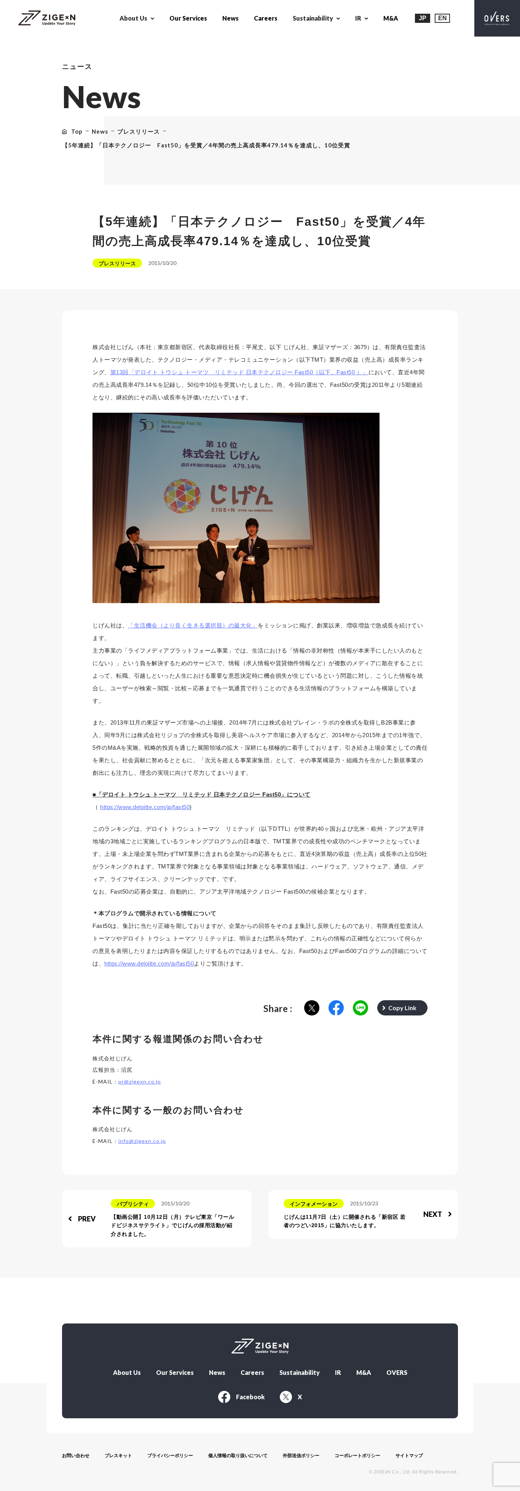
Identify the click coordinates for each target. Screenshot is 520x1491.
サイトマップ (409, 1455)
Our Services (188, 18)
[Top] (46, 18)
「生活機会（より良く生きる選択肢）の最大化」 (193, 625)
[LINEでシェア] (360, 1008)
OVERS (396, 1373)
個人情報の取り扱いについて (238, 1455)
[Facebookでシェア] (336, 1008)
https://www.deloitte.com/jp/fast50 (145, 807)
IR (338, 1373)
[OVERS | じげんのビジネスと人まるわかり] (497, 18)
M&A (390, 18)
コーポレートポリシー (357, 1455)
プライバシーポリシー (170, 1455)
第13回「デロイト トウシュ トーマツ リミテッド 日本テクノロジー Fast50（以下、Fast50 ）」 (239, 372)
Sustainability (299, 1373)
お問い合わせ (75, 1455)
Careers (266, 18)
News (230, 18)
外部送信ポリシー (301, 1455)
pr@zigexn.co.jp (139, 1081)
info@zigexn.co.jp (142, 1141)
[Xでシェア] (311, 1008)
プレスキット (118, 1455)
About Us (127, 1373)
